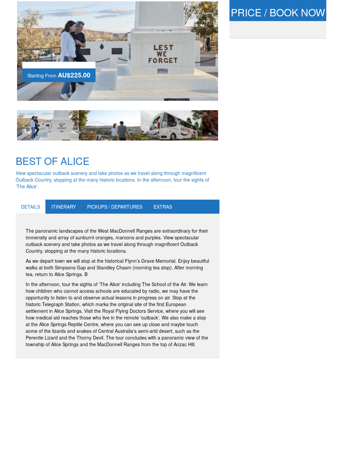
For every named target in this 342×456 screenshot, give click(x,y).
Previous (7, 125)
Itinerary (63, 206)
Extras (163, 206)
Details (30, 206)
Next (228, 125)
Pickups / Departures (114, 206)
